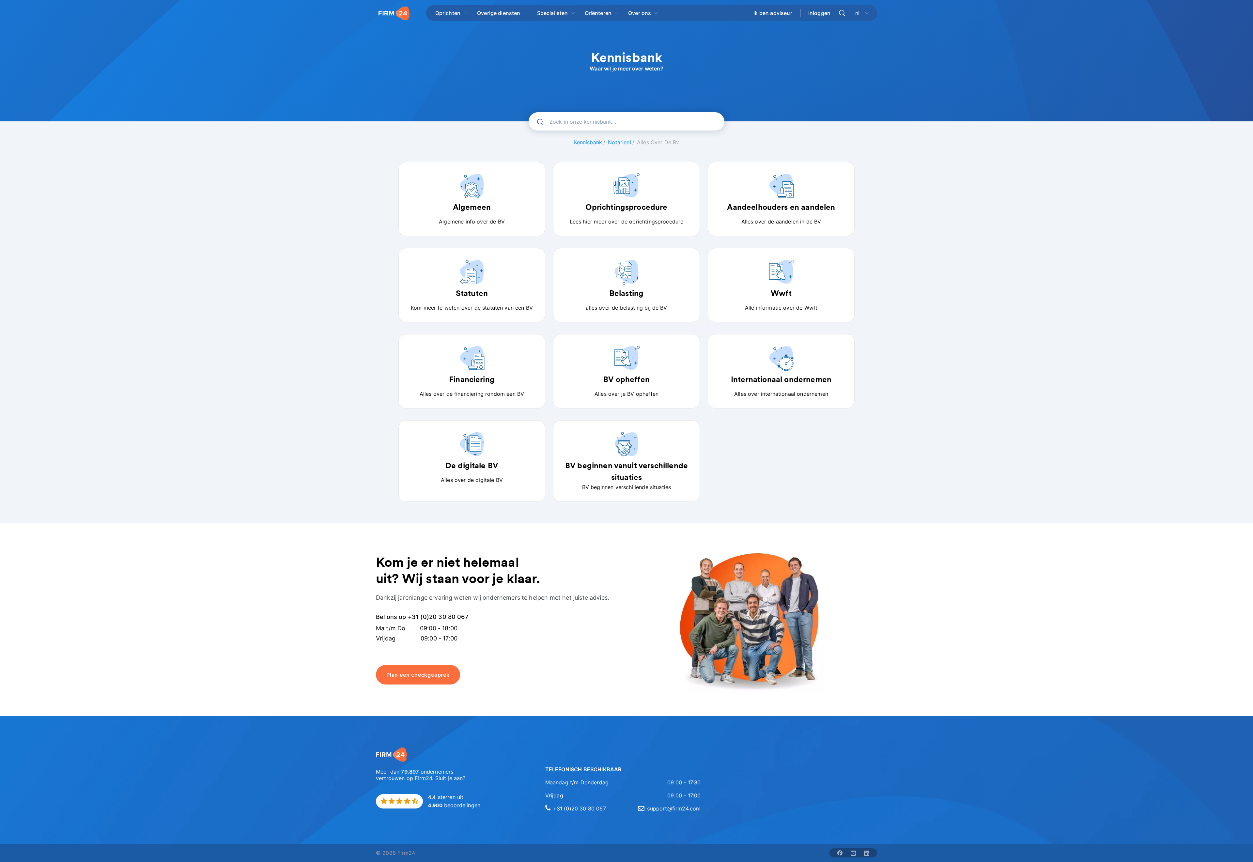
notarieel (619, 142)
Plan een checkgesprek (418, 674)
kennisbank (588, 142)
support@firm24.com (674, 808)
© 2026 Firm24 (395, 853)
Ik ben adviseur (772, 13)
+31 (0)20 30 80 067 (579, 808)
